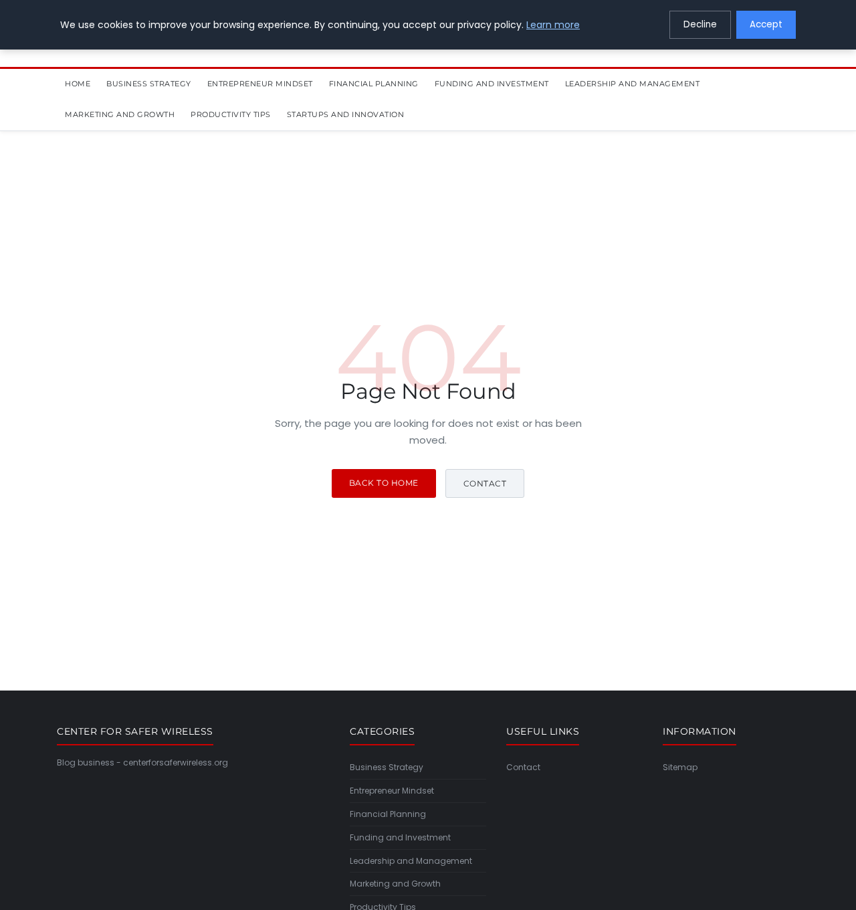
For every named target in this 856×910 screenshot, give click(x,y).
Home (77, 83)
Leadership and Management (632, 83)
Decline (700, 24)
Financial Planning (374, 83)
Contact (485, 483)
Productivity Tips (231, 114)
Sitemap (680, 767)
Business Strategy (148, 83)
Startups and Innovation (346, 114)
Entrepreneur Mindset (260, 83)
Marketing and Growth (120, 114)
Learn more (553, 24)
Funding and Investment (492, 83)
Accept (766, 24)
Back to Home (384, 483)
